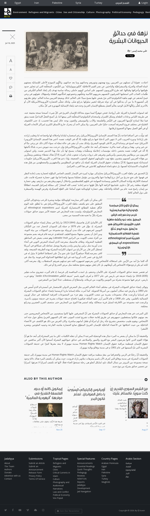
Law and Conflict (61, 491)
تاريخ (127, 473)
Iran (36, 2)
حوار (127, 477)
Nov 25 (59, 429)
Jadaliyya (7, 11)
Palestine (57, 2)
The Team (9, 466)
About (7, 463)
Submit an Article (37, 463)
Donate (8, 472)
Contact (8, 478)
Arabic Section (133, 458)
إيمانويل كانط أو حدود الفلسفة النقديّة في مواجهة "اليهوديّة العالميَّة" (43, 393)
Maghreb (106, 482)
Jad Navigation (84, 491)
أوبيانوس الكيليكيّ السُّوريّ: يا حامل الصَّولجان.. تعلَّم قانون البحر (86, 394)
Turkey (98, 2)
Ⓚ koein (141, 510)
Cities (59, 12)
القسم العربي (122, 3)
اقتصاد (128, 467)
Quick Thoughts (84, 469)
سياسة (129, 463)
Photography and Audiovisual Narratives (61, 485)
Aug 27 (145, 429)
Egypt (18, 2)
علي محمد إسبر (139, 50)
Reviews (81, 475)
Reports (81, 482)
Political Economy (121, 12)
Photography (103, 12)
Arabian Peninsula (110, 463)
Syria (78, 2)
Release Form (35, 472)
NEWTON (81, 478)
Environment (20, 12)
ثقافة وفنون (131, 470)
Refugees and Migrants (41, 12)
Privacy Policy (35, 475)
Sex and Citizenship (74, 12)
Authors (8, 469)
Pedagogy (138, 12)
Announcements (85, 463)
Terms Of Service (37, 478)
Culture (90, 12)
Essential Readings (86, 466)
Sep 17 (102, 429)
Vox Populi (58, 498)
